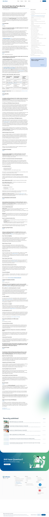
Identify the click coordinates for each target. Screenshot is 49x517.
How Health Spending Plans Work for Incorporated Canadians (13, 6)
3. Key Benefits (32, 14)
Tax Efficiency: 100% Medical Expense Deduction (38, 15)
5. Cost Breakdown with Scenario (35, 25)
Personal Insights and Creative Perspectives (37, 53)
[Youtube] (7, 478)
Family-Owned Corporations (35, 47)
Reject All (39, 514)
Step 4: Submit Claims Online (35, 33)
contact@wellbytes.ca (18, 483)
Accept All (43, 514)
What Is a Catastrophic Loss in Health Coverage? (37, 60)
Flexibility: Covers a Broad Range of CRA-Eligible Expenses (38, 17)
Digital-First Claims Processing (35, 49)
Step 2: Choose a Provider (34, 31)
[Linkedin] (4, 478)
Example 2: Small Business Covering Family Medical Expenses (38, 24)
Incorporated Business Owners (35, 44)
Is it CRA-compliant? (34, 39)
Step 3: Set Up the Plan (34, 32)
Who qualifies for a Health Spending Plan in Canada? (38, 38)
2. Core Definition (32, 12)
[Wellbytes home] (5, 1)
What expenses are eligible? (35, 40)
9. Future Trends (32, 48)
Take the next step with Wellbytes (35, 55)
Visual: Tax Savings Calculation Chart (36, 27)
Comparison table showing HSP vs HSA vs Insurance (38, 13)
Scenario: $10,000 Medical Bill (35, 26)
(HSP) (7, 38)
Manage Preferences (33, 514)
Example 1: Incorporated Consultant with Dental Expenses (38, 22)
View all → (44, 418)
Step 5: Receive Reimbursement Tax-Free (37, 34)
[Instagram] (6, 478)
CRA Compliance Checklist (15, 316)
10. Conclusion (32, 54)
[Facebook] (3, 478)
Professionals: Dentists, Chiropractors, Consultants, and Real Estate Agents (38, 46)
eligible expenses (21, 70)
